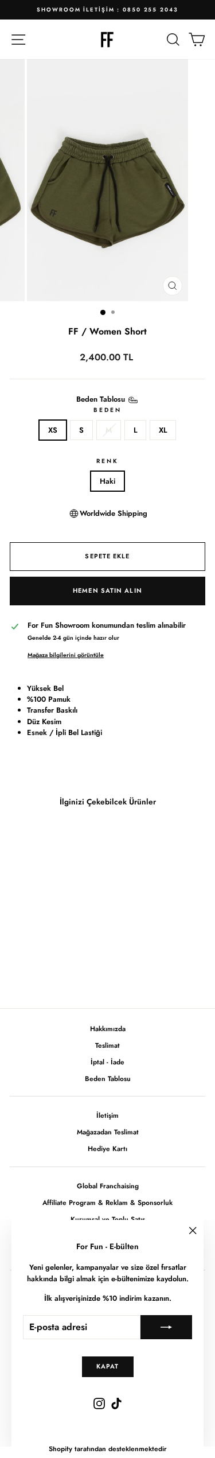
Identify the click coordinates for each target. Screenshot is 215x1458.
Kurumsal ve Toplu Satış (108, 1219)
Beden (107, 410)
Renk (107, 461)
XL (163, 430)
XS (52, 430)
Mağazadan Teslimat (108, 1132)
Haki (107, 481)
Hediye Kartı (107, 1148)
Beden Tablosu (108, 1078)
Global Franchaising (108, 1186)
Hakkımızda (108, 1028)
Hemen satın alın (107, 590)
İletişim (107, 1115)
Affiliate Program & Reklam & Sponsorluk (107, 1202)
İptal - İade (107, 1062)
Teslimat (107, 1045)
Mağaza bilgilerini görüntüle (66, 655)
